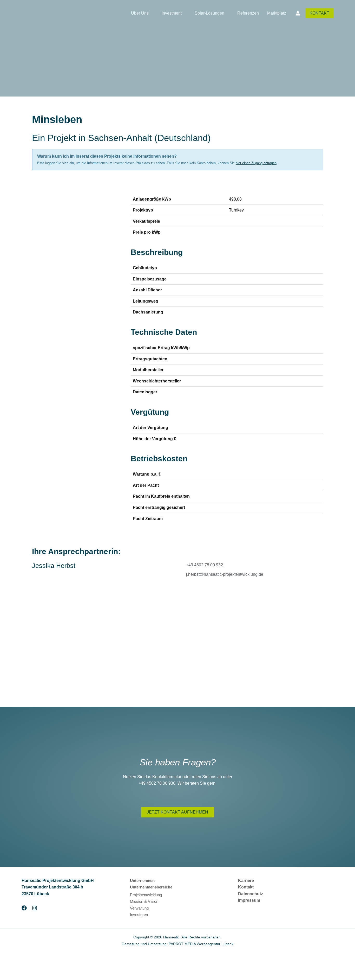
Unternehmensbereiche (151, 887)
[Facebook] (24, 908)
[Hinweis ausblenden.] (317, 155)
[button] (319, 13)
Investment (172, 13)
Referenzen (248, 13)
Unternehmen (142, 880)
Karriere (246, 880)
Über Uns (140, 13)
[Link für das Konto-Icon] (297, 13)
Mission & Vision (144, 901)
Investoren (139, 914)
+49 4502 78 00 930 (157, 783)
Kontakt (246, 887)
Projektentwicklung (146, 895)
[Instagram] (34, 908)
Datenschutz (250, 894)
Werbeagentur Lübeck (215, 944)
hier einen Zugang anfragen (256, 163)
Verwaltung (139, 908)
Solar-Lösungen (209, 13)
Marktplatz (276, 13)
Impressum (249, 900)
